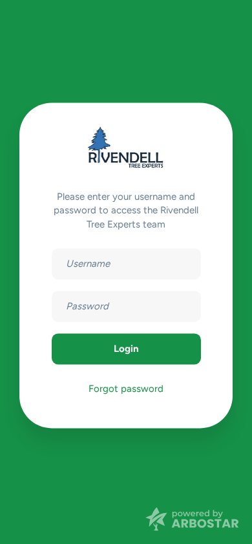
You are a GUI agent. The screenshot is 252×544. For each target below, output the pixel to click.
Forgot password (126, 389)
